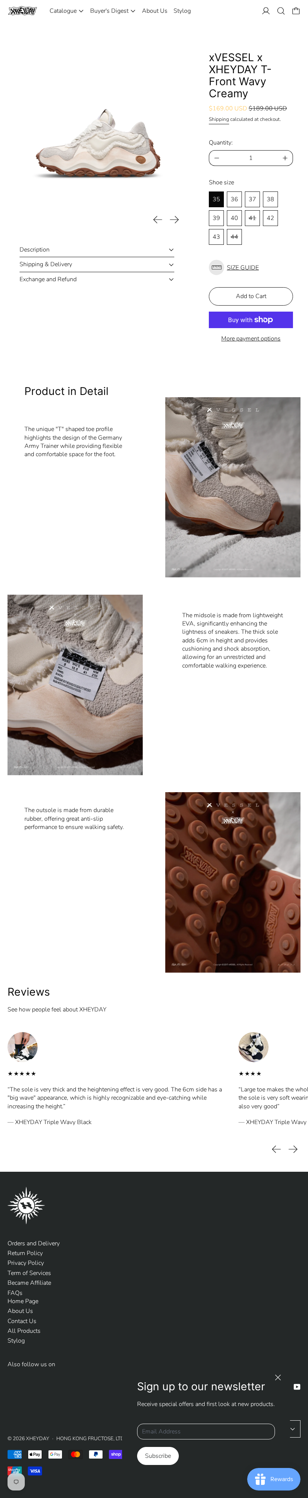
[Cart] (295, 10)
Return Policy (25, 1253)
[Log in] (265, 10)
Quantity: (221, 143)
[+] (285, 158)
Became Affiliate (29, 1283)
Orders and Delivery (34, 1243)
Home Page (23, 1301)
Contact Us (22, 1321)
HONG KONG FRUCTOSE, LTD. (90, 1438)
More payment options (251, 339)
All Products (24, 1331)
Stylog (182, 11)
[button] (280, 10)
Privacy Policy (26, 1263)
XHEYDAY (37, 1438)
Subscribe (158, 1456)
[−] (216, 158)
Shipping (219, 119)
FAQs (15, 1293)
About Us (155, 11)
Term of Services (29, 1273)
